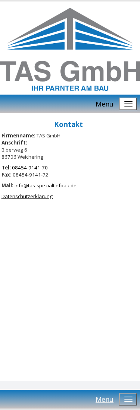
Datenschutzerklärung (27, 196)
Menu (104, 103)
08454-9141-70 (30, 167)
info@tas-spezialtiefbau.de (46, 185)
